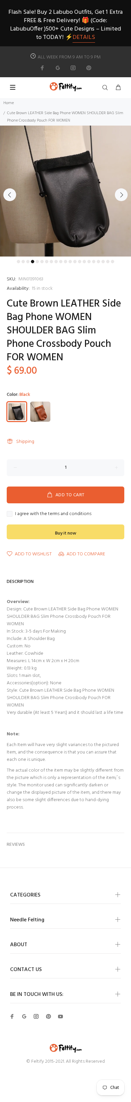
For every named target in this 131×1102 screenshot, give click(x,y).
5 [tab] (37, 261)
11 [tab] (65, 261)
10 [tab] (60, 261)
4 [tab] (32, 261)
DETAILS (84, 37)
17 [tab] (93, 261)
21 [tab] (112, 261)
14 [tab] (79, 261)
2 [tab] (23, 261)
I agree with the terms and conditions (53, 514)
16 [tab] (89, 261)
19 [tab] (103, 261)
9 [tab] (56, 261)
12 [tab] (70, 261)
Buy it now (65, 533)
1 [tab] (18, 261)
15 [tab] (84, 261)
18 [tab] (98, 261)
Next (121, 194)
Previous (9, 194)
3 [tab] (28, 261)
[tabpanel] (65, 191)
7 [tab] (46, 261)
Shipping (25, 442)
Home (8, 103)
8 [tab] (51, 261)
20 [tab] (108, 261)
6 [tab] (42, 261)
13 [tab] (75, 261)
